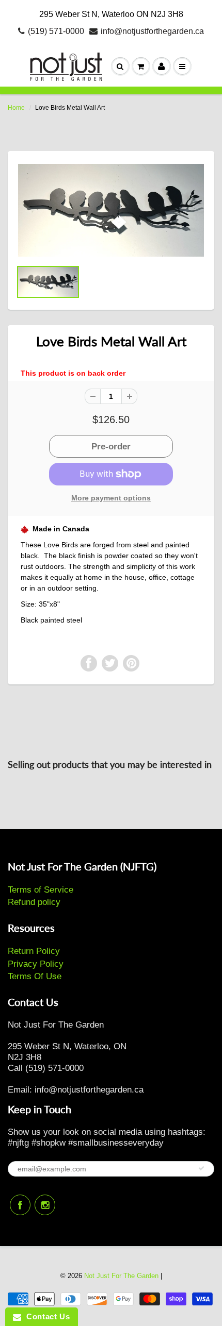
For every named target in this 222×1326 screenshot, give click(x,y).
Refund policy (34, 902)
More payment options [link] (111, 498)
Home (16, 107)
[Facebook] (20, 1205)
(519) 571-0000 (56, 31)
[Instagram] (45, 1205)
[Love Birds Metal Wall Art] (111, 210)
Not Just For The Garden (121, 1276)
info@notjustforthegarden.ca (152, 31)
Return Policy (34, 951)
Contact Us (45, 1316)
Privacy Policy (36, 964)
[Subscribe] (201, 1168)
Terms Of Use (34, 976)
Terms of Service (40, 890)
